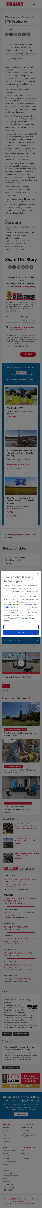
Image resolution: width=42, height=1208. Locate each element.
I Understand (21, 632)
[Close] (38, 573)
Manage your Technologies (21, 627)
